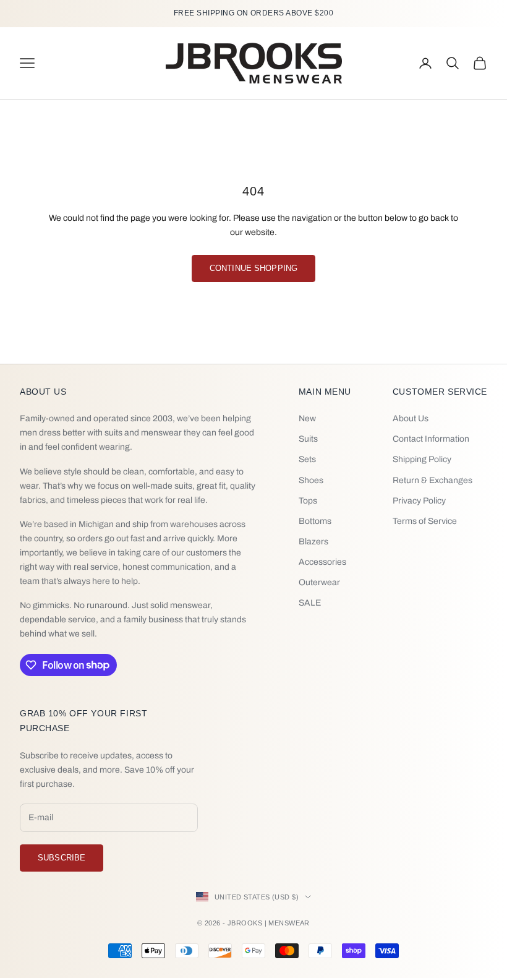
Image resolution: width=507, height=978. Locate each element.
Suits (308, 439)
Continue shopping (253, 268)
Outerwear (319, 582)
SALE (310, 602)
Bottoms (315, 521)
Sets (307, 459)
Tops (308, 500)
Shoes (311, 480)
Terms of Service (425, 521)
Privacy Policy (419, 500)
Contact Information (431, 439)
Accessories (322, 562)
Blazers (313, 541)
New (307, 418)
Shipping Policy (422, 459)
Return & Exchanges (432, 480)
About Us (410, 418)
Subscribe (61, 857)
